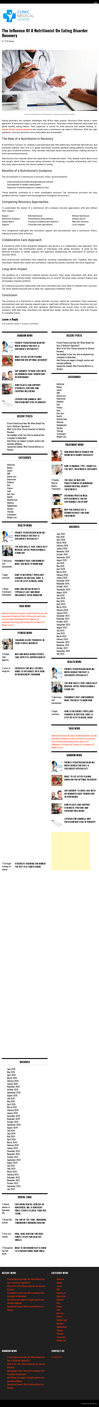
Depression (11, 479)
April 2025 (11, 1104)
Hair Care (11, 494)
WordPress (93, 1403)
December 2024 (13, 1116)
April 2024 (11, 1139)
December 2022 (13, 1177)
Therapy (10, 511)
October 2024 (12, 1121)
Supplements (12, 505)
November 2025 (13, 1086)
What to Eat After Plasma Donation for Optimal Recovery (26, 431)
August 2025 (12, 1095)
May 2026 (11, 1072)
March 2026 (12, 1077)
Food (9, 491)
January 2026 (12, 1083)
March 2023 (12, 1171)
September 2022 (13, 1186)
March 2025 (12, 1107)
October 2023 (12, 1156)
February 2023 (13, 1174)
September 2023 (13, 1159)
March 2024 (12, 1142)
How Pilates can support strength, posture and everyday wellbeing (25, 442)
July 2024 (11, 1130)
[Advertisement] (70, 851)
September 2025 (13, 1092)
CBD (8, 473)
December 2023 (13, 1151)
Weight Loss (12, 517)
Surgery (10, 508)
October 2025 (12, 1089)
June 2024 (11, 1133)
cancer (9, 470)
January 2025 (12, 1113)
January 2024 (12, 1148)
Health (9, 496)
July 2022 (11, 1189)
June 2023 (11, 1168)
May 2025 (11, 1101)
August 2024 (12, 1127)
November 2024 (13, 1118)
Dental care (11, 476)
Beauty (9, 467)
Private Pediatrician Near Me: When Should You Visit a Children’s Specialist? (25, 425)
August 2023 (12, 1162)
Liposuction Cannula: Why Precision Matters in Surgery (25, 448)
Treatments (11, 514)
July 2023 (11, 1165)
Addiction (11, 464)
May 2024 (11, 1136)
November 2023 (13, 1154)
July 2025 (11, 1098)
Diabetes (10, 482)
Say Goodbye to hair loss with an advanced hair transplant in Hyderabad (25, 436)
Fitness (10, 488)
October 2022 (12, 1183)
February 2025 (13, 1110)
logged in (17, 324)
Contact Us (56, 1357)
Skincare (10, 502)
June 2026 (11, 1069)
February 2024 (13, 1145)
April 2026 (11, 1075)
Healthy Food (12, 499)
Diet (8, 485)
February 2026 (13, 1080)
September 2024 (14, 1124)
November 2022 (13, 1180)
